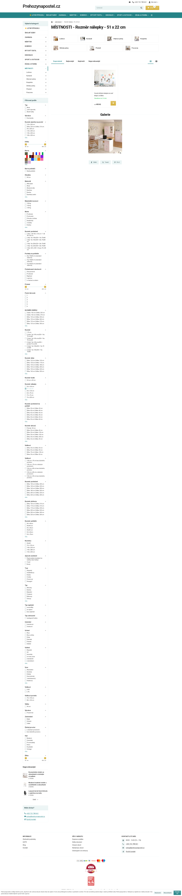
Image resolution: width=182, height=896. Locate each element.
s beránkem (30, 661)
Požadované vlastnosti (33, 269)
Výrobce (28, 116)
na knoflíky (30, 607)
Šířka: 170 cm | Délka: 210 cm (35, 506)
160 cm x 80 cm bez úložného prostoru (36, 469)
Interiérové (30, 624)
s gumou (29, 278)
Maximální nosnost (31, 201)
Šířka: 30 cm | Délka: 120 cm (35, 432)
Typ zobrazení (30, 616)
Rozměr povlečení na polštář (32, 405)
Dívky (28, 637)
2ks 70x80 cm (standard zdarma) (34, 256)
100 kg (29, 203)
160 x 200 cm (31, 124)
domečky (29, 654)
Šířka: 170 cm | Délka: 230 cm (35, 508)
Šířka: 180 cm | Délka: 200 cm (35, 490)
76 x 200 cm (30, 397)
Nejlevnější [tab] (70, 61)
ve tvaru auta (31, 656)
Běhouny (29, 596)
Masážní (29, 592)
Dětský (29, 674)
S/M (28, 689)
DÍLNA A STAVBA (141, 15)
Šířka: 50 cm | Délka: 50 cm (35, 417)
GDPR (25, 842)
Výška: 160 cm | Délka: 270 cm (36, 315)
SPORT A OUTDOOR (124, 15)
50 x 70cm (30, 534)
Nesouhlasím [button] (168, 893)
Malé (28, 719)
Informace (27, 836)
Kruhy (28, 564)
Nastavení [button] (158, 893)
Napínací (29, 276)
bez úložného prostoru (33, 732)
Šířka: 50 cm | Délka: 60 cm (35, 419)
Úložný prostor (30, 727)
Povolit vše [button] (177, 892)
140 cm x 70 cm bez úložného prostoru (36, 461)
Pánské (29, 641)
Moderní (29, 738)
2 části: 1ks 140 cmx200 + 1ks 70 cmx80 (36, 335)
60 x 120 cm (30, 391)
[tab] (151, 61)
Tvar (26, 568)
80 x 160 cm (30, 700)
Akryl (28, 186)
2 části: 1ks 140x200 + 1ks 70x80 (34, 350)
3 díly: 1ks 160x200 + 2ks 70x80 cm (36, 240)
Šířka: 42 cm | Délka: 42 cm (35, 412)
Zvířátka (29, 223)
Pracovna (29, 92)
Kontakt (25, 848)
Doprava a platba (77, 839)
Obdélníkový (30, 572)
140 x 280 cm (31, 549)
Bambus (29, 190)
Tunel (28, 562)
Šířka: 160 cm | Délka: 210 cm (35, 503)
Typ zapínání (29, 605)
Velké (28, 723)
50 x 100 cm (30, 386)
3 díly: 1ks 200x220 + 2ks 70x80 (36, 243)
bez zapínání (31, 612)
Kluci (28, 633)
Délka (27, 142)
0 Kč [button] (152, 8)
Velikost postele (31, 696)
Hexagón (29, 581)
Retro (28, 744)
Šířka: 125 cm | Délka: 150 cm (35, 360)
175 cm (29, 332)
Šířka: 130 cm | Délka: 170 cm (35, 362)
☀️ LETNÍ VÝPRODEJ (36, 15)
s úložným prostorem (33, 730)
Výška (27, 704)
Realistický (30, 220)
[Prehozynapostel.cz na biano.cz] (91, 881)
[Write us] (123, 851)
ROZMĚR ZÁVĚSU (31, 310)
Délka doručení (77, 842)
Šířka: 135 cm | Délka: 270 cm (35, 321)
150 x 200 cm (31, 552)
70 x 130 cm (30, 545)
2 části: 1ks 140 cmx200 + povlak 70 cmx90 (34, 343)
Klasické (29, 650)
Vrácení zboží (76, 845)
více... (26, 137)
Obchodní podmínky (29, 839)
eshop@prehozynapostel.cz (35, 816)
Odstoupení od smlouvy (80, 851)
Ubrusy (29, 598)
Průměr (27, 284)
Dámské (29, 639)
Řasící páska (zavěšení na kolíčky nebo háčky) (34, 559)
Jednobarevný (31, 678)
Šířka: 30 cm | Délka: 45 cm (35, 430)
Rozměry (28, 541)
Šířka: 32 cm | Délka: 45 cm (35, 439)
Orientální (30, 740)
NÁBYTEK (73, 15)
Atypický (29, 570)
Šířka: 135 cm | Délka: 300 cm (35, 323)
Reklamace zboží (78, 848)
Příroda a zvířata (32, 218)
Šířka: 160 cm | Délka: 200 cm (35, 371)
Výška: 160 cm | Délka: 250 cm (36, 312)
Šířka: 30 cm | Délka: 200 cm (35, 436)
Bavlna (29, 192)
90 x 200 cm (30, 128)
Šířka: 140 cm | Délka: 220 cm (35, 486)
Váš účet (154, 2)
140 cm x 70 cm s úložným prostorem (35, 465)
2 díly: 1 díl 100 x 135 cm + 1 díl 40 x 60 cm (36, 234)
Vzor (26, 667)
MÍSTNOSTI (29, 68)
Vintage (29, 749)
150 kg (29, 205)
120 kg (29, 207)
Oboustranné (31, 271)
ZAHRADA (62, 15)
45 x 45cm (30, 528)
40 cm (29, 706)
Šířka (26, 755)
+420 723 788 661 (32, 813)
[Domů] (52, 22)
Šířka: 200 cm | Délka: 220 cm (35, 492)
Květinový (30, 680)
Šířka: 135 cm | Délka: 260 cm (35, 319)
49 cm (29, 177)
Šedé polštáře (31, 171)
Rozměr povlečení (31, 231)
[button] (157, 8)
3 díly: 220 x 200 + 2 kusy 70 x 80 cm (36, 248)
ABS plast (30, 183)
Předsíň (29, 89)
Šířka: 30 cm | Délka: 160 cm (35, 434)
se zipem (29, 609)
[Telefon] (123, 844)
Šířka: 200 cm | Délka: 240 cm (35, 512)
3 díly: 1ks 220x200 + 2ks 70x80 (36, 246)
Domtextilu (30, 118)
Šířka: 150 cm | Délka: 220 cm (35, 369)
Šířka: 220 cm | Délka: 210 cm (35, 126)
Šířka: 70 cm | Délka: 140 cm (35, 452)
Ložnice (29, 72)
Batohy (29, 590)
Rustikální (30, 747)
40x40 (29, 543)
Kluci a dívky (30, 635)
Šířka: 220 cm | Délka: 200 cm (35, 495)
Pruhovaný (30, 216)
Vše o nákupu (77, 836)
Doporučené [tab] (57, 61)
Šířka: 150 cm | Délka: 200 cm (35, 367)
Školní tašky (30, 112)
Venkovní (29, 626)
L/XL (28, 691)
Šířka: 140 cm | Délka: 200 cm (35, 484)
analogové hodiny (32, 618)
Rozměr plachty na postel (34, 122)
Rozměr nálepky (30, 384)
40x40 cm (30, 525)
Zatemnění (29, 717)
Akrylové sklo (31, 188)
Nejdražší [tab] (81, 61)
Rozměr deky (29, 358)
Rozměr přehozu (31, 501)
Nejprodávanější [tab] (94, 61)
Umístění (28, 622)
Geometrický (31, 676)
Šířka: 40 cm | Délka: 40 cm (35, 410)
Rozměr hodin (30, 378)
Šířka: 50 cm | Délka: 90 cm (35, 450)
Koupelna (29, 82)
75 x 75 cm (30, 395)
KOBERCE (83, 15)
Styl (26, 736)
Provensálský (31, 742)
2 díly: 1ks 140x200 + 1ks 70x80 (36, 237)
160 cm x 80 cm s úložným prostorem (35, 473)
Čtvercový (30, 579)
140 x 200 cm (31, 133)
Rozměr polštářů (31, 521)
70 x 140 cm (30, 698)
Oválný (29, 577)
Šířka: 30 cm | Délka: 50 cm (35, 408)
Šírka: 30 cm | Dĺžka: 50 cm (34, 454)
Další (34, 799)
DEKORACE (109, 15)
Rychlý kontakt (31, 819)
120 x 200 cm (31, 131)
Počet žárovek (30, 293)
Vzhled (27, 648)
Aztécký (29, 672)
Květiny (29, 225)
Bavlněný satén (31, 194)
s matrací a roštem (32, 280)
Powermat (30, 712)
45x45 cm (30, 530)
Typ (26, 105)
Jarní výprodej (31, 109)
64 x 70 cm (30, 393)
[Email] (129, 2)
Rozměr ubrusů (30, 426)
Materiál (28, 181)
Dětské (29, 644)
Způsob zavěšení (31, 556)
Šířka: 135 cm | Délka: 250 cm (35, 317)
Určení (27, 630)
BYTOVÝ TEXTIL (96, 15)
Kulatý (29, 575)
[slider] (26, 144)
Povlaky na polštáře (32, 253)
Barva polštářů (30, 169)
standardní (30, 658)
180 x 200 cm (31, 135)
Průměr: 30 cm (31, 428)
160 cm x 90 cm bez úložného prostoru (36, 476)
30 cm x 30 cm (31, 380)
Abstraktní (30, 669)
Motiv (27, 212)
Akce (28, 107)
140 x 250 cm (31, 547)
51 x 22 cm (30, 388)
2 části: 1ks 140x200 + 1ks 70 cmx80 (35, 347)
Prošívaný (30, 214)
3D (28, 652)
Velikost (28, 445)
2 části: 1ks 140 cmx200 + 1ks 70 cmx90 (36, 339)
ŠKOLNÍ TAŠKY (51, 15)
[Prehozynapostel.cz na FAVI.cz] (91, 868)
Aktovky (29, 587)
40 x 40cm (30, 523)
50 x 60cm (30, 532)
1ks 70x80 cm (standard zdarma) (34, 260)
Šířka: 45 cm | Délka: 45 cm (35, 415)
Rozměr (27, 330)
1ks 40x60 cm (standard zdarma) (34, 264)
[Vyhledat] (141, 8)
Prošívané (30, 274)
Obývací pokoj (31, 79)
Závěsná (29, 594)
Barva (27, 151)
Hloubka (28, 175)
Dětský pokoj (30, 86)
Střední (29, 721)
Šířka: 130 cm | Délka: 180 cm (35, 365)
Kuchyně (29, 76)
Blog (24, 845)
